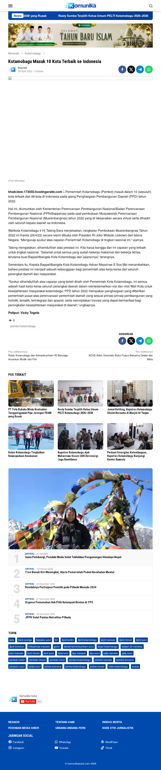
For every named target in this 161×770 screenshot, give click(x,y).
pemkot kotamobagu (23, 326)
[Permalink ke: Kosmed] (12, 69)
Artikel (30, 553)
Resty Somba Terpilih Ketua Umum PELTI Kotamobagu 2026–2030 (87, 15)
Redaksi (14, 722)
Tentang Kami (65, 722)
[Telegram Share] (140, 69)
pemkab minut (57, 659)
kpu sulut (95, 653)
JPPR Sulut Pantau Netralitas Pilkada (48, 617)
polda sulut (34, 666)
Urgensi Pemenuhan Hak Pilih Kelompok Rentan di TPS (59, 602)
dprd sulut (141, 639)
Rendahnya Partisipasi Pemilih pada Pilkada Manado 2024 (60, 587)
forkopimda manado (39, 646)
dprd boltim (68, 639)
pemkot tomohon (125, 659)
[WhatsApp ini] (149, 69)
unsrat (135, 666)
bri (56, 639)
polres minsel (97, 666)
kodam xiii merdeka (132, 646)
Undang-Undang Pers (70, 728)
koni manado (16, 653)
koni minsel (33, 653)
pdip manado (111, 653)
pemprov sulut (17, 666)
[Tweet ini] (131, 69)
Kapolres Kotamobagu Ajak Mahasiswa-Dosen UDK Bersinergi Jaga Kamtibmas (78, 456)
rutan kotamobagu (118, 666)
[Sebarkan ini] (122, 69)
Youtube (63, 748)
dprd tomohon (16, 646)
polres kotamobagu (75, 666)
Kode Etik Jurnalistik (118, 728)
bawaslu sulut (43, 639)
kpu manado (79, 653)
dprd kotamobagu (87, 639)
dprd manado (108, 639)
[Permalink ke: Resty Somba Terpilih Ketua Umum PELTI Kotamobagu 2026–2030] (80, 393)
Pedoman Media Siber (23, 728)
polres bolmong (53, 666)
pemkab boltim (17, 659)
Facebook (18, 742)
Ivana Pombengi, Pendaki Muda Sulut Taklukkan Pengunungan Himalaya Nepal (73, 557)
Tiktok (108, 748)
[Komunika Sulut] (80, 5)
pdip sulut (127, 653)
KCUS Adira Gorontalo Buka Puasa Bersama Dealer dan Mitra (121, 355)
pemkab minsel (37, 659)
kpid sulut (63, 653)
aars (11, 639)
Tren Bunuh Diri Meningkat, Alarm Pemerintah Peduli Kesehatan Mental (69, 572)
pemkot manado (103, 659)
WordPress (111, 742)
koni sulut (49, 653)
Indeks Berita (112, 722)
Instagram (18, 748)
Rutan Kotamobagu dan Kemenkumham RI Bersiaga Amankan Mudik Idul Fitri (38, 355)
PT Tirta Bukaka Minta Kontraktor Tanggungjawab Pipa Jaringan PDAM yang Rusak (29, 413)
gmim (57, 646)
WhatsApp (65, 742)
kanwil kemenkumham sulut (79, 646)
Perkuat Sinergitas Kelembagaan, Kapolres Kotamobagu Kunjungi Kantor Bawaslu (127, 456)
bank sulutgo (25, 639)
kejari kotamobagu (108, 646)
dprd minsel (125, 639)
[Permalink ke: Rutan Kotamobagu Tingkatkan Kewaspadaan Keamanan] (31, 436)
